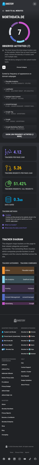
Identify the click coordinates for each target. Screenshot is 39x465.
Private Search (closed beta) (11, 336)
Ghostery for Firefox (28, 336)
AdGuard (4, 365)
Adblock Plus (5, 369)
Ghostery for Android (28, 353)
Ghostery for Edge (27, 349)
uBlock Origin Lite (7, 395)
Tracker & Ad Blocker (10, 332)
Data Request (25, 376)
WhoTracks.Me (8, 340)
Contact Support (26, 367)
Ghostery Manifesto (7, 409)
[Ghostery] (8, 4)
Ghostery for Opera (27, 345)
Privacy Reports (6, 413)
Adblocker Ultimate (7, 373)
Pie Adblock (5, 382)
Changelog (5, 435)
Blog (3, 430)
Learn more (14, 221)
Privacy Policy (19, 452)
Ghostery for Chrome (28, 332)
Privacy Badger (6, 386)
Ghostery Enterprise (7, 422)
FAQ (22, 363)
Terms (11, 452)
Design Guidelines (26, 380)
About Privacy (25, 384)
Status (4, 404)
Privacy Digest (8, 345)
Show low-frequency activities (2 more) (19, 135)
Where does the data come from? (16, 228)
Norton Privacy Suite (8, 378)
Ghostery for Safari (27, 340)
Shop (3, 426)
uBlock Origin (6, 391)
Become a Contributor (8, 417)
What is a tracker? (11, 225)
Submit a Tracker (26, 371)
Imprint (27, 452)
